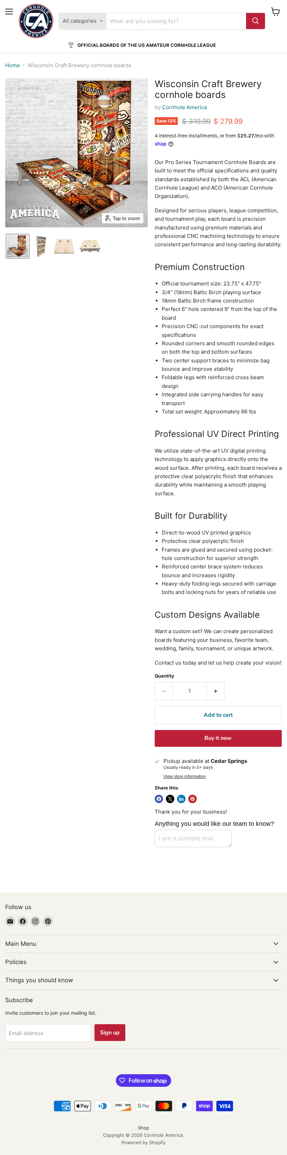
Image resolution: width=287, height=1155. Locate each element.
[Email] (10, 921)
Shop (143, 1128)
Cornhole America (184, 107)
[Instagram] (35, 921)
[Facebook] (23, 921)
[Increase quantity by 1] (216, 691)
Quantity (164, 676)
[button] (17, 246)
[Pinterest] (48, 921)
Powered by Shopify (143, 1142)
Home (12, 65)
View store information (184, 776)
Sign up (110, 1032)
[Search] (255, 21)
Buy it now (218, 738)
